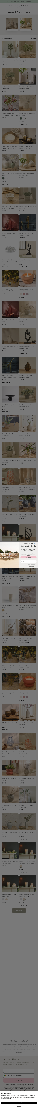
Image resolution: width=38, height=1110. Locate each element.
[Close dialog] (35, 543)
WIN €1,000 (28, 557)
